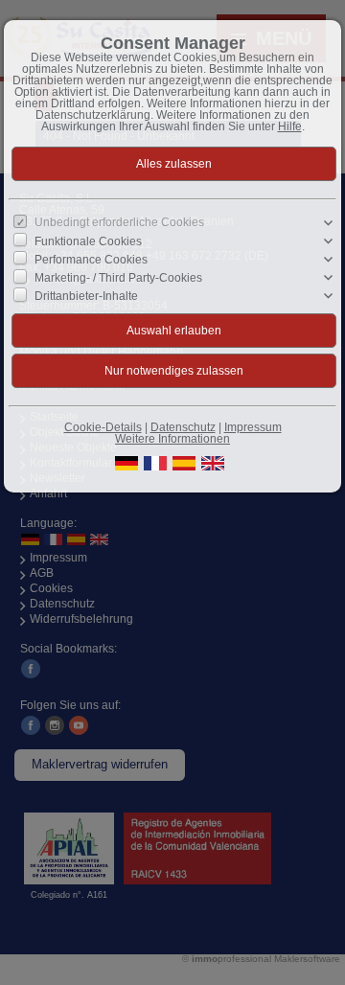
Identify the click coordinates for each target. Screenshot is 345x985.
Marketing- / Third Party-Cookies (118, 278)
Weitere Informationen (172, 439)
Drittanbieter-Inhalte (86, 296)
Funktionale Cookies (88, 241)
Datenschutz (183, 427)
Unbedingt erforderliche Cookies (119, 222)
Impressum (253, 427)
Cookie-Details (103, 427)
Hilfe (290, 126)
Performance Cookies (91, 259)
